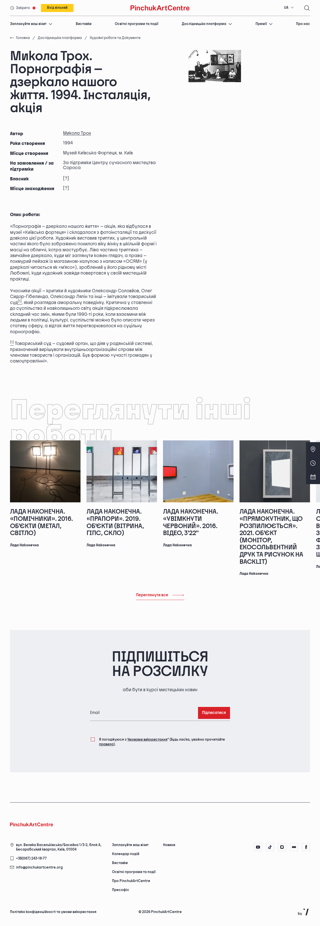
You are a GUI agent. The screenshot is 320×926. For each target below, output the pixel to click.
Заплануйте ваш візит (28, 24)
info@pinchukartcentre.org (39, 867)
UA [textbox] (286, 7)
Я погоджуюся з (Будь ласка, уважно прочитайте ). (162, 741)
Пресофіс (120, 890)
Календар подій (125, 854)
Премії (261, 24)
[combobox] (289, 8)
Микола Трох (77, 133)
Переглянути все (152, 595)
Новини (169, 845)
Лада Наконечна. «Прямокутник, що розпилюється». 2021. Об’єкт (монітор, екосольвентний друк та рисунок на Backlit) (271, 537)
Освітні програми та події (136, 24)
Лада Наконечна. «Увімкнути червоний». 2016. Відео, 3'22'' (190, 522)
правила (106, 744)
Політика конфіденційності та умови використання (53, 912)
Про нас (303, 24)
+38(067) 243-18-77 (31, 858)
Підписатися (214, 712)
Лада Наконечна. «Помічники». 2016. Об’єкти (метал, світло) (41, 522)
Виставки (84, 24)
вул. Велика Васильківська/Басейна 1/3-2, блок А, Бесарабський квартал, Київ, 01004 (59, 847)
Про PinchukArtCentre (131, 881)
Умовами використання (147, 739)
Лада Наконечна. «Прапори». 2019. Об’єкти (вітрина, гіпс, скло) (115, 522)
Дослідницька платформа (204, 24)
